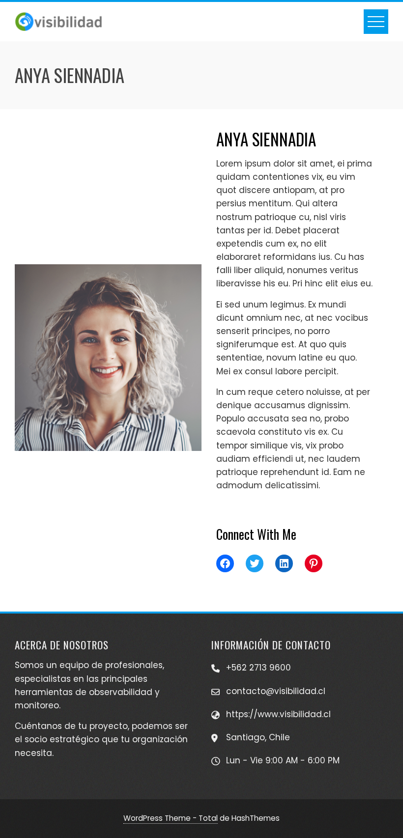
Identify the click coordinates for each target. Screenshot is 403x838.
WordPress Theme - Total (170, 818)
